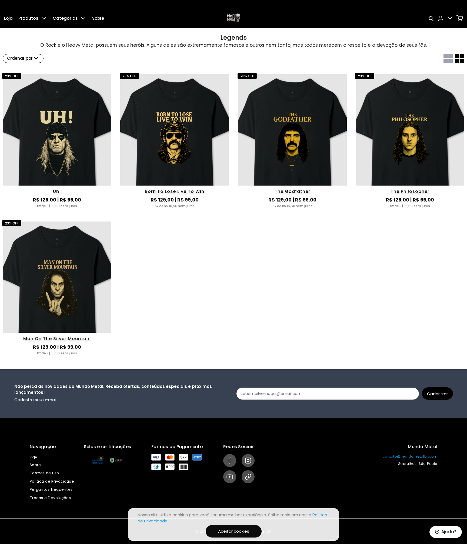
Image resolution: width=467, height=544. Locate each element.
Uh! (57, 191)
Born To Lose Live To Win (174, 191)
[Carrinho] (459, 18)
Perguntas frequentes (51, 489)
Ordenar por (20, 58)
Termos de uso (44, 473)
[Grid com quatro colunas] (459, 58)
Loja (8, 18)
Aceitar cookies (233, 531)
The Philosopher (410, 191)
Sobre (98, 18)
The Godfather (292, 191)
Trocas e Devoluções (50, 498)
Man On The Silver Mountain (57, 338)
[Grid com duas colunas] (448, 58)
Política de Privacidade (52, 481)
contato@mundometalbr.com (410, 456)
